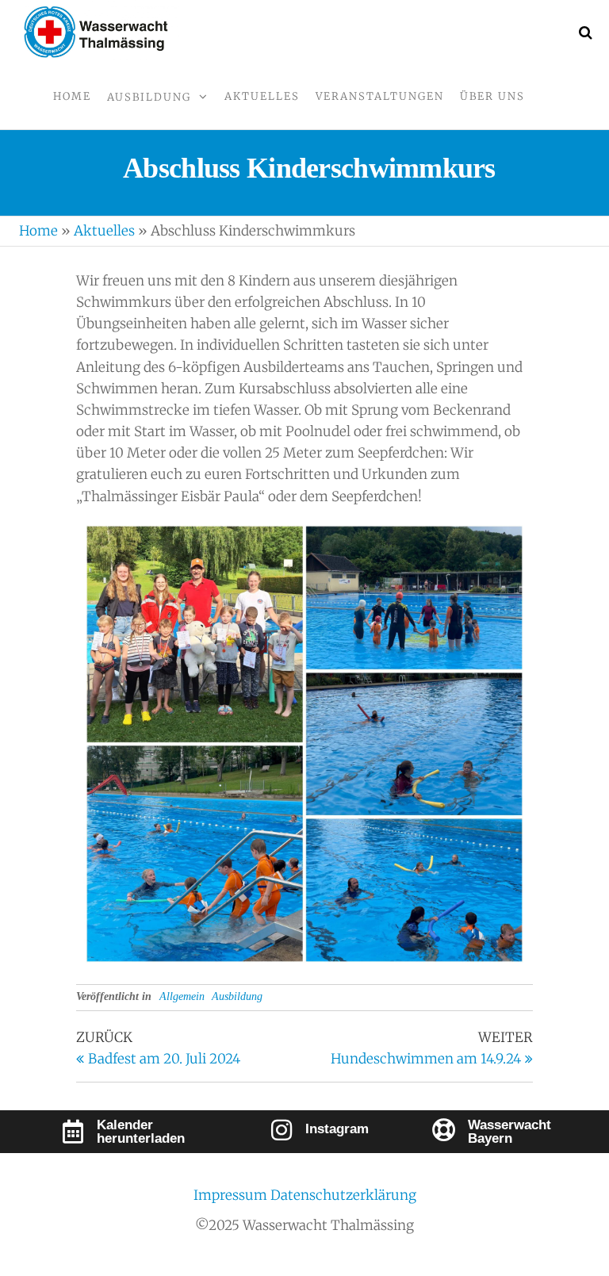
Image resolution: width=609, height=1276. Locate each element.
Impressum (231, 1195)
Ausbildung (149, 97)
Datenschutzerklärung (343, 1195)
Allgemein (182, 996)
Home (72, 96)
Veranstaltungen (380, 96)
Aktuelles (262, 96)
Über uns (492, 96)
